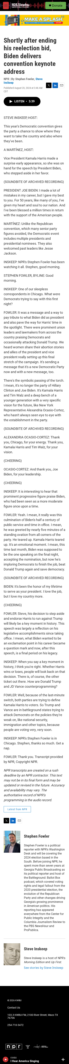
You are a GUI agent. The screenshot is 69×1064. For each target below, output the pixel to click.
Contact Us (13, 1007)
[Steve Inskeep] (12, 954)
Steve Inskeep (35, 949)
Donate (57, 5)
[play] (5, 1059)
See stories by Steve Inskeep (43, 968)
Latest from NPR (17, 809)
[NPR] (14, 1046)
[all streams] (64, 1059)
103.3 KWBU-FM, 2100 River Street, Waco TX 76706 (32, 1016)
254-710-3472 (15, 1025)
